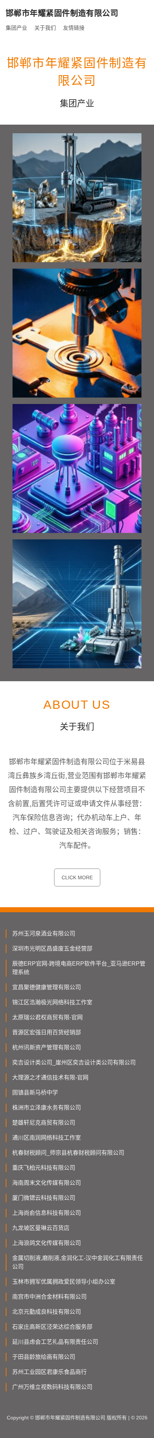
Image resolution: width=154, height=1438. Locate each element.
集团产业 (16, 28)
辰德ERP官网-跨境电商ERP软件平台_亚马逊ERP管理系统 (78, 968)
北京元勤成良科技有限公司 (46, 1312)
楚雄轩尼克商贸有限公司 (43, 1123)
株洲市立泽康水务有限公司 (46, 1108)
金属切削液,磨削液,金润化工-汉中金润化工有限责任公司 (77, 1262)
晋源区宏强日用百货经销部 (46, 1032)
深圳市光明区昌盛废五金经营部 (52, 949)
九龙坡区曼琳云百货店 (40, 1228)
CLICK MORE (77, 877)
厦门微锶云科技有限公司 (43, 1198)
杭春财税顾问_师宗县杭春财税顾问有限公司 (68, 1153)
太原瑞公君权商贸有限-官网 (47, 1017)
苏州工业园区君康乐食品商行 (49, 1372)
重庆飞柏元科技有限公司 (43, 1168)
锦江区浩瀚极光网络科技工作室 (52, 1002)
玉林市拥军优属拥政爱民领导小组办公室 (63, 1282)
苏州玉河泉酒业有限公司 (43, 933)
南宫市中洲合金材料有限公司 (49, 1297)
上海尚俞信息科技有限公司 (46, 1213)
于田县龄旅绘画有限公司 (43, 1357)
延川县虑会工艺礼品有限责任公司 (55, 1342)
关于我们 (45, 28)
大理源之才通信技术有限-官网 (50, 1077)
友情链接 (74, 28)
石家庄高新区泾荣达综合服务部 (52, 1327)
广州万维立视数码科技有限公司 (52, 1387)
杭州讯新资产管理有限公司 (46, 1047)
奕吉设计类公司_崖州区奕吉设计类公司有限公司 (74, 1062)
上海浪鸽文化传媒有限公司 (46, 1243)
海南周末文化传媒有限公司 (46, 1183)
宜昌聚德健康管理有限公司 (46, 987)
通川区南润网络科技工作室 (46, 1138)
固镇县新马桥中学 (35, 1093)
